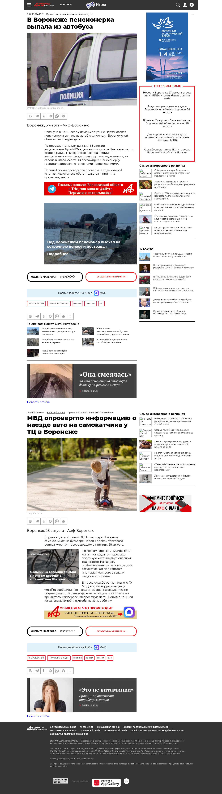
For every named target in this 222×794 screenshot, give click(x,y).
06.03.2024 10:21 (35, 14)
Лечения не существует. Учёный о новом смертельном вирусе (172, 477)
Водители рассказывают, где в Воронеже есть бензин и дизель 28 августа (167, 109)
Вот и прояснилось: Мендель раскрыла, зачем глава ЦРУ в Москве (173, 266)
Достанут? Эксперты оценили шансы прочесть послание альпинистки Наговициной (174, 196)
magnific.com (34, 513)
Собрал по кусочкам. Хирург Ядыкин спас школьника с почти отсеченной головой (174, 207)
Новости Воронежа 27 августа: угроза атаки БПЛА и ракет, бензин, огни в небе (167, 95)
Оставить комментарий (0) (111, 277)
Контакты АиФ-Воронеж (63, 731)
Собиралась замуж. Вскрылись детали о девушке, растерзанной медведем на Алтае (172, 173)
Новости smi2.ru (38, 402)
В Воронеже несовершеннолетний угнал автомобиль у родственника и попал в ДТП (106, 332)
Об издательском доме (63, 727)
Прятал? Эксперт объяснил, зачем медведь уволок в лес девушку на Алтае (172, 456)
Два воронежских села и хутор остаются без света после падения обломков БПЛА (167, 137)
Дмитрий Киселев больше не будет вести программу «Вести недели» (172, 300)
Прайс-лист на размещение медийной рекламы (157, 731)
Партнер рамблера (80, 781)
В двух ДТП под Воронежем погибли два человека (112, 341)
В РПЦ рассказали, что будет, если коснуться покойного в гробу (172, 278)
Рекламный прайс (90, 731)
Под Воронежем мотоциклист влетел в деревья (58, 341)
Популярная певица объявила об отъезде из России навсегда (170, 312)
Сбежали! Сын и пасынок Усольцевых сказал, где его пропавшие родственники (174, 467)
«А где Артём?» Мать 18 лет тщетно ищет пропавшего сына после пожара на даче (173, 230)
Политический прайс (115, 731)
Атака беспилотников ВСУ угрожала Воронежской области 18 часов (167, 151)
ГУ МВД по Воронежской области (45, 108)
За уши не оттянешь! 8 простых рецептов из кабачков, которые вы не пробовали (174, 184)
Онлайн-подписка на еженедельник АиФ (146, 727)
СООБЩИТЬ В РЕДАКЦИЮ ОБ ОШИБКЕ (69, 734)
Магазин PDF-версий (108, 727)
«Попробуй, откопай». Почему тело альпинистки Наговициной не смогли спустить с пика (173, 219)
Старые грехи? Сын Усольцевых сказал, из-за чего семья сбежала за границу (173, 433)
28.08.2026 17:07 (35, 412)
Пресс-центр (86, 727)
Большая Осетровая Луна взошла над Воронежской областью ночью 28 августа (167, 123)
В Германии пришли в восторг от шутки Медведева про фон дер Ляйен (173, 289)
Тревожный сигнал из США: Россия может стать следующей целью (172, 255)
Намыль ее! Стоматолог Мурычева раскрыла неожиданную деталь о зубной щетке (173, 421)
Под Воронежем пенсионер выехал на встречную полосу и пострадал (83, 244)
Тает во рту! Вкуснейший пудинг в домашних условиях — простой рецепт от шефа (172, 444)
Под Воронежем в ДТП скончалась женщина (54, 352)
